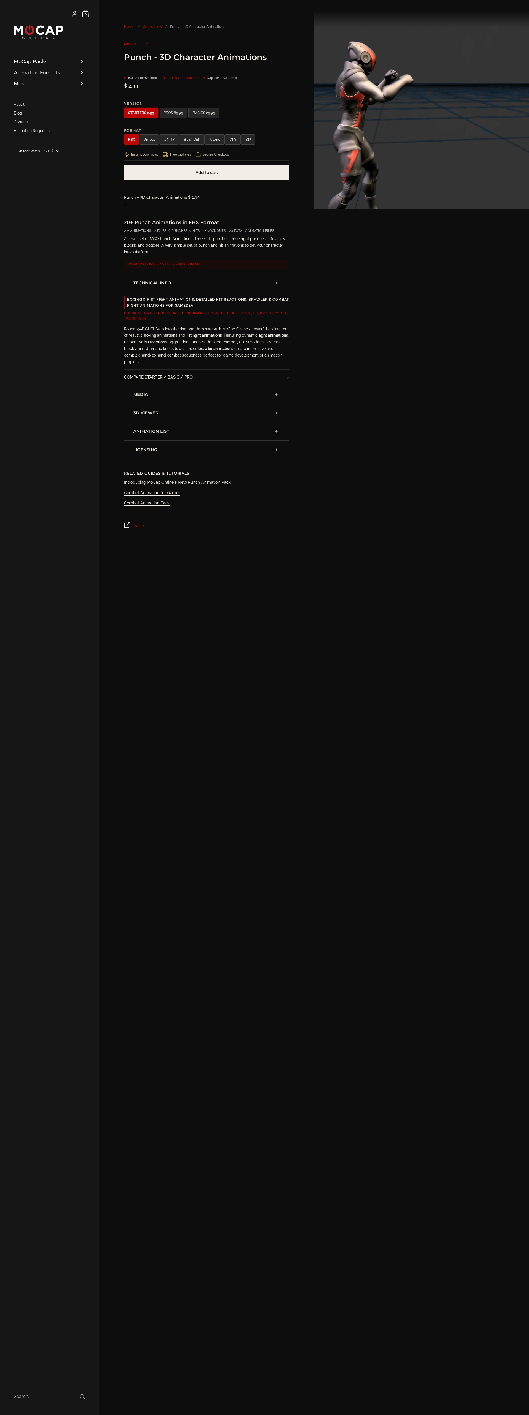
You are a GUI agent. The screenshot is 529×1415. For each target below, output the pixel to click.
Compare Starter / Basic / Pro (158, 377)
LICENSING (145, 449)
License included (182, 78)
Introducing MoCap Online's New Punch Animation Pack (177, 482)
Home (129, 27)
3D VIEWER (145, 412)
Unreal (149, 139)
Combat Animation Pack (147, 502)
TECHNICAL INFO (152, 282)
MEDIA (140, 394)
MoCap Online (136, 44)
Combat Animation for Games (152, 492)
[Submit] (82, 1397)
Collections (152, 27)
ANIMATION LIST (151, 431)
